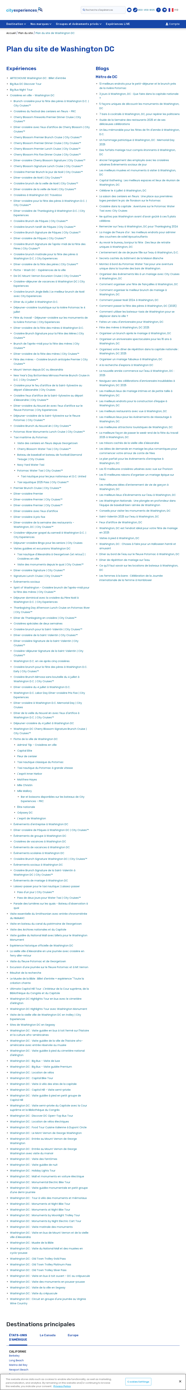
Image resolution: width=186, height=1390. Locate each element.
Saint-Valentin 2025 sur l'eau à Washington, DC (129, 516)
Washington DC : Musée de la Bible (32, 1243)
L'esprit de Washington (31, 818)
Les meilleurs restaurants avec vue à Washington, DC (133, 411)
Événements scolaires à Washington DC (39, 853)
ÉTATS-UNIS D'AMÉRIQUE (18, 1337)
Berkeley (14, 1355)
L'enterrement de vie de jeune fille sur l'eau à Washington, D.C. (139, 252)
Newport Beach (18, 1369)
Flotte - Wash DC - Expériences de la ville (40, 270)
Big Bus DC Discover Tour (25, 84)
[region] (93, 1382)
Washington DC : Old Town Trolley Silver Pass (38, 1270)
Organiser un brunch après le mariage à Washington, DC (135, 333)
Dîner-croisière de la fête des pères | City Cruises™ (46, 264)
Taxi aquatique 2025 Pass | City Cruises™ (42, 482)
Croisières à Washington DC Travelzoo (38, 195)
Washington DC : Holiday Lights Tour (32, 1170)
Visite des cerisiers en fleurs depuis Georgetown (47, 443)
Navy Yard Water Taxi (30, 465)
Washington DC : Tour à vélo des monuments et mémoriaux (48, 1198)
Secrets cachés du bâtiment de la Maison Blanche (131, 258)
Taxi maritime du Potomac (31, 437)
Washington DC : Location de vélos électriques (39, 1121)
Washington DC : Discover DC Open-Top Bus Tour (41, 1116)
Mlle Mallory (24, 791)
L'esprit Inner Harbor (29, 774)
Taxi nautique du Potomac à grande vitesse (45, 768)
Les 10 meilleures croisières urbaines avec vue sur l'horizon (136, 469)
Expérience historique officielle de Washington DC (41, 945)
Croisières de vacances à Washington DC (40, 841)
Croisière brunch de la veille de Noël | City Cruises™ (46, 183)
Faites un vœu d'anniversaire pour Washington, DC (131, 322)
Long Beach (16, 1360)
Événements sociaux (27, 582)
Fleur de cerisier (27, 756)
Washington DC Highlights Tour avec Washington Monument (48, 1009)
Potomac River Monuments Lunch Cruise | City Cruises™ (49, 432)
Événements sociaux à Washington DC (38, 865)
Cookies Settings (138, 1381)
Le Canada (48, 1335)
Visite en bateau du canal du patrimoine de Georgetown (46, 924)
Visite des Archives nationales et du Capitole (38, 929)
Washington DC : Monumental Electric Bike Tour (40, 1182)
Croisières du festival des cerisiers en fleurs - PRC (45, 111)
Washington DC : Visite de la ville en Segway (37, 1287)
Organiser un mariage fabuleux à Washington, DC (130, 359)
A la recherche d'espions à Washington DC (126, 365)
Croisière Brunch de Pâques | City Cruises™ (41, 221)
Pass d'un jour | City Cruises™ (35, 892)
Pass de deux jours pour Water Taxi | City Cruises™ (49, 898)
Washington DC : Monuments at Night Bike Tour (40, 1204)
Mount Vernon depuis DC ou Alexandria (38, 369)
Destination (14, 24)
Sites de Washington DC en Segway (32, 1025)
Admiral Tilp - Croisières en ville (37, 745)
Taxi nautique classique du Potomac (40, 762)
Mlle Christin (25, 785)
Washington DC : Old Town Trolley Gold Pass (38, 1258)
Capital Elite (24, 750)
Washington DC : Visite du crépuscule (33, 1293)
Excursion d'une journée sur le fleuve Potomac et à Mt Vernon (49, 967)
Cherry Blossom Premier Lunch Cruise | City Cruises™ (47, 149)
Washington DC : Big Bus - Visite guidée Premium (41, 1067)
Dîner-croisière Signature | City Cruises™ (39, 570)
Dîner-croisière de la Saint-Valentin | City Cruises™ (46, 635)
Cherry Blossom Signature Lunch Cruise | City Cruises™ (48, 166)
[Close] (180, 1381)
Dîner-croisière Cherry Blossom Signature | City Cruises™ (49, 160)
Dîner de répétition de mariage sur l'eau (124, 560)
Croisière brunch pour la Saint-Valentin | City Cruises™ (48, 629)
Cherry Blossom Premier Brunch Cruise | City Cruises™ (48, 137)
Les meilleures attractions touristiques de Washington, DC (136, 427)
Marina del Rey (18, 1365)
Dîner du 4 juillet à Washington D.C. (36, 302)
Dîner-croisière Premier (28, 493)
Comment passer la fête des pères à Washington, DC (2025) (138, 306)
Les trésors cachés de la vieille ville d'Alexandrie (129, 443)
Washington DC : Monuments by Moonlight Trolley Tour (45, 1215)
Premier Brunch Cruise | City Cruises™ (37, 488)
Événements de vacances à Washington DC (42, 847)
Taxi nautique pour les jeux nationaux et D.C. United (53, 476)
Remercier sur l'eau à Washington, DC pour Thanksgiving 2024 (138, 226)
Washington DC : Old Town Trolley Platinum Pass (40, 1264)
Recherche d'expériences (99, 9)
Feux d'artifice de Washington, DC (120, 522)
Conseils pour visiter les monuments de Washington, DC (135, 511)
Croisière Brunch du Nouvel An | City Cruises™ (42, 426)
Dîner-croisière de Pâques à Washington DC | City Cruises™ (51, 830)
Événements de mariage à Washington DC (41, 880)
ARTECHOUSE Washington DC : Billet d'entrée (38, 78)
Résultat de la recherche (25, 973)
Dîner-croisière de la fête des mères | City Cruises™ (46, 354)
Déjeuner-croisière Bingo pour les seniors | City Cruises (48, 543)
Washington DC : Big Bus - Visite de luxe (35, 1061)
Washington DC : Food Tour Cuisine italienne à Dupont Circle (48, 1127)
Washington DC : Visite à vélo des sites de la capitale (43, 1084)
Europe (73, 1335)
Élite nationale (26, 807)
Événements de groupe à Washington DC (40, 836)
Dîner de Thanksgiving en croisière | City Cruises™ (45, 618)
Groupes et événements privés (77, 24)
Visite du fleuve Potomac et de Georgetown (38, 961)
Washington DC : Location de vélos (32, 1072)
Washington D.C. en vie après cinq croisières (42, 661)
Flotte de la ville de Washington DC (36, 739)
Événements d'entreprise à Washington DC (41, 824)
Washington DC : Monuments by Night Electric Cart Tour (45, 1221)
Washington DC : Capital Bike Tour (31, 1078)
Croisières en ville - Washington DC (32, 95)
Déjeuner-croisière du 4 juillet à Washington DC (44, 723)
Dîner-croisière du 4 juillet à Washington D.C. (42, 687)
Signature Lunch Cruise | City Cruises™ (38, 576)
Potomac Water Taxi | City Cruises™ (40, 470)
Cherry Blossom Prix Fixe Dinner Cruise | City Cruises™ (47, 154)
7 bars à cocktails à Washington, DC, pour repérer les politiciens (139, 114)
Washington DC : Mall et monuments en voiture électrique (47, 1176)
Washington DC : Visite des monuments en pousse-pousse (47, 1282)
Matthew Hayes (27, 779)
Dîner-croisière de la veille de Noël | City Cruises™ (45, 189)
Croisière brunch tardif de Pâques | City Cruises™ (44, 227)
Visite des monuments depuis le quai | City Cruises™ (50, 564)
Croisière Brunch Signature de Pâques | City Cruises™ (47, 232)
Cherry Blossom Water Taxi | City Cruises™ (44, 449)
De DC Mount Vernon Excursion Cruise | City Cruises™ (47, 276)
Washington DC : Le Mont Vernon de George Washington (46, 1133)
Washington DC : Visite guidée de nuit (34, 1165)
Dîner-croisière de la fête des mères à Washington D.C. (49, 328)
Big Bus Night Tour (21, 90)
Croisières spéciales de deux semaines (38, 623)
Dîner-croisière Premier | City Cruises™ (38, 499)
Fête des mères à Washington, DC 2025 (124, 327)
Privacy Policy (62, 1386)
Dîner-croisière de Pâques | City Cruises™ (40, 238)
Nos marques (40, 24)
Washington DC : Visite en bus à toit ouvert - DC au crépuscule (50, 1276)
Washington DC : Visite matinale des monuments (41, 1227)
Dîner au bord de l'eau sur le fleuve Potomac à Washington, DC (139, 554)
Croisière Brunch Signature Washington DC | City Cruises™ (50, 859)
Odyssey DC (25, 812)
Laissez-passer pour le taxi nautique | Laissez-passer (47, 886)
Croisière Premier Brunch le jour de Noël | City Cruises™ (48, 172)
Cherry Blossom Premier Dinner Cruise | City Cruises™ (47, 143)
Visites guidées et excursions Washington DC (42, 548)
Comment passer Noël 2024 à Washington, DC (129, 300)
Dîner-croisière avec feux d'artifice (36, 511)
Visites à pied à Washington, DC (119, 538)
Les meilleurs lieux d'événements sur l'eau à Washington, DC (137, 495)
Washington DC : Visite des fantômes (33, 1159)
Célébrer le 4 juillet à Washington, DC (122, 190)
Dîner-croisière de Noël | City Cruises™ (38, 177)
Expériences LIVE (118, 24)
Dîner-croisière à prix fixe (29, 517)
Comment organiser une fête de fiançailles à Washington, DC (138, 284)
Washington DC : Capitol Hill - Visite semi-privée (40, 1090)
